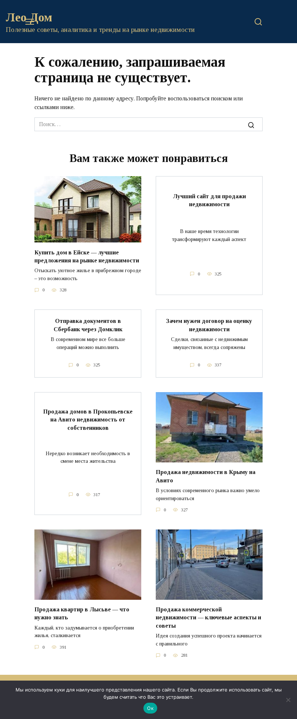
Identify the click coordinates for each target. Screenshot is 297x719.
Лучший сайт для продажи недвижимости (209, 200)
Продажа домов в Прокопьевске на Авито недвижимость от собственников (88, 419)
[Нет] (288, 699)
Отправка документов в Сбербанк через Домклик (88, 325)
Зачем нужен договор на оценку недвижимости (209, 325)
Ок (150, 708)
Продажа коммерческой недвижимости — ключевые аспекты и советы (208, 617)
